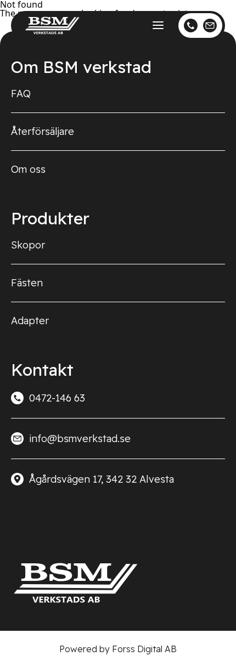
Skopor (28, 245)
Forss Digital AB (144, 649)
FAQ (21, 93)
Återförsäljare (42, 131)
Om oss (28, 169)
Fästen (27, 282)
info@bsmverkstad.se (80, 438)
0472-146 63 (57, 398)
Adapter (30, 320)
